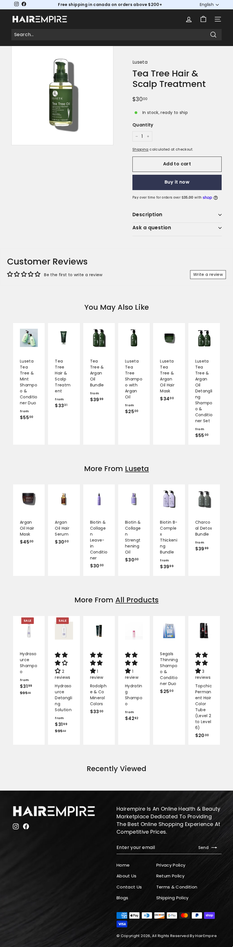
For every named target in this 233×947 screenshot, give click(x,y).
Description (147, 214)
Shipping (140, 149)
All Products (137, 600)
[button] (62, 663)
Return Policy (170, 876)
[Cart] (203, 19)
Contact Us (129, 887)
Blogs (122, 898)
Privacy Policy (171, 865)
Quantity (142, 125)
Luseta (139, 62)
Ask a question (151, 227)
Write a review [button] (208, 274)
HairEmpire (206, 935)
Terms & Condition (176, 887)
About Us (126, 876)
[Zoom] (62, 94)
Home (123, 865)
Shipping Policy (172, 898)
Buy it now (177, 182)
